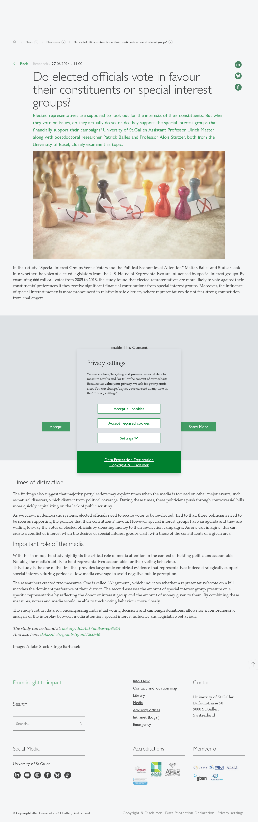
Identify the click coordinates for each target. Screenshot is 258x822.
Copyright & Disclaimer (129, 464)
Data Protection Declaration (129, 459)
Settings (127, 438)
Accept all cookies (129, 408)
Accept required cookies (129, 423)
